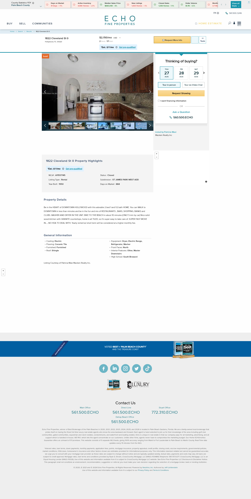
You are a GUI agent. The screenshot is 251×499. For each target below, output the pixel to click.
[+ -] (181, 167)
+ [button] (156, 153)
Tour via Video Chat (193, 85)
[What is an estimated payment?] (116, 47)
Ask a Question (181, 112)
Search (20, 31)
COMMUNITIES (42, 23)
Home (12, 31)
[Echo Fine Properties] (122, 18)
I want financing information (173, 101)
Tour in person (169, 85)
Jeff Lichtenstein (171, 467)
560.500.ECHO (183, 117)
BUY (10, 23)
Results (29, 31)
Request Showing (181, 93)
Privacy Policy (143, 470)
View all (235, 4)
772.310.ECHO (165, 412)
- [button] (156, 157)
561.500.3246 (235, 13)
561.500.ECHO (85, 412)
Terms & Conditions (161, 470)
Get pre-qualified (127, 47)
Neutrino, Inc (147, 467)
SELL (22, 23)
